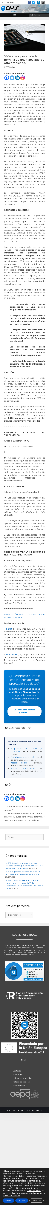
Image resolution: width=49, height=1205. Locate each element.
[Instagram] (22, 77)
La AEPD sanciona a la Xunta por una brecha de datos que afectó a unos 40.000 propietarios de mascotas (24, 865)
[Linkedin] (38, 2)
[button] (15, 15)
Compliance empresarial (22, 757)
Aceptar (8, 1200)
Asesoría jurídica (19, 763)
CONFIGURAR (34, 1190)
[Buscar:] (24, 837)
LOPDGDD (11, 654)
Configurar (36, 1200)
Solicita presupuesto (23, 768)
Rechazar (22, 1200)
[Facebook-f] (29, 2)
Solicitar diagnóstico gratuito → (24, 711)
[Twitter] (33, 2)
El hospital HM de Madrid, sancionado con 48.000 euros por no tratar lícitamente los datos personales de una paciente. (24, 816)
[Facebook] (6, 77)
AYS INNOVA (6, 9)
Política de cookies (11, 1195)
